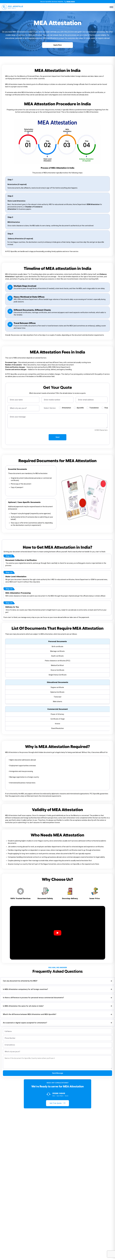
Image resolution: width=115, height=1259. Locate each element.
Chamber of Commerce (34, 207)
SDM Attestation (93, 204)
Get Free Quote (56, 1103)
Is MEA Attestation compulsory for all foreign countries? (25, 989)
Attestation (12, 209)
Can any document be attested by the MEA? (20, 981)
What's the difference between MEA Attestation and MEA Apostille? (29, 1014)
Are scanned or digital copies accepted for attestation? (25, 1023)
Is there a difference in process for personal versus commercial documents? (33, 998)
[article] (57, 206)
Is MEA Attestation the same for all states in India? (23, 1006)
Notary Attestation (40, 288)
